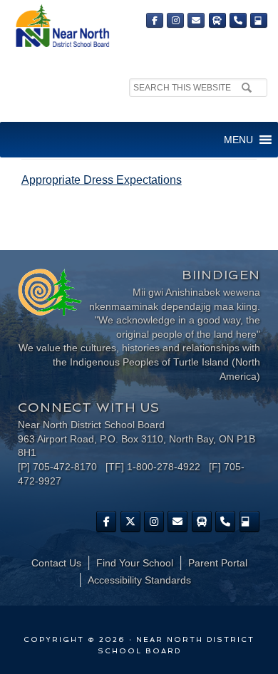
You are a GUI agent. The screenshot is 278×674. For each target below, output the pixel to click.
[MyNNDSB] (258, 20)
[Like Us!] (106, 521)
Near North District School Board (62, 27)
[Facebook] (154, 20)
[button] (238, 139)
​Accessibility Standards (139, 580)
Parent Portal (217, 563)
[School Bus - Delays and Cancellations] (217, 20)
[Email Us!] (196, 20)
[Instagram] (175, 20)
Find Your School (134, 563)
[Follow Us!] (130, 521)
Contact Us (56, 563)
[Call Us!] (238, 20)
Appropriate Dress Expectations (101, 180)
